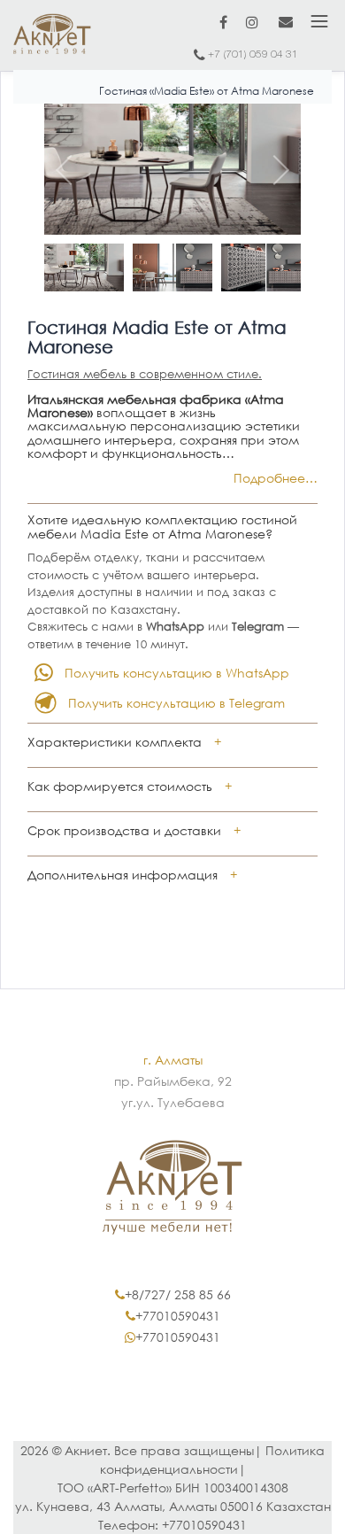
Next (274, 170)
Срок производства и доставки (124, 830)
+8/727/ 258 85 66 (178, 1294)
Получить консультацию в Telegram (176, 702)
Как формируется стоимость (119, 786)
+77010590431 (177, 1315)
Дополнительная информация (122, 874)
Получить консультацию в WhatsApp (177, 672)
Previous (71, 170)
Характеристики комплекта (114, 741)
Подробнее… (276, 477)
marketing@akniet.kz (285, 21)
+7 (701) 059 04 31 (253, 54)
